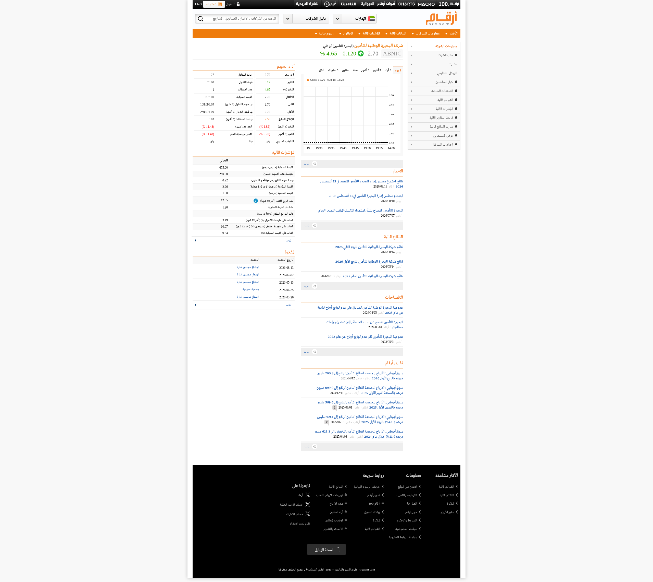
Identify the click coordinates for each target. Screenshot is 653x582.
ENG (198, 4)
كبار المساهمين (444, 82)
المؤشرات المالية (371, 33)
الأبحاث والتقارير (333, 529)
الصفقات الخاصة (442, 91)
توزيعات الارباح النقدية (329, 495)
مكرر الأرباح (447, 512)
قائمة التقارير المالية (441, 118)
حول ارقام (411, 512)
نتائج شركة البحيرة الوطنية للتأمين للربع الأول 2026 (369, 261)
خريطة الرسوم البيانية (367, 487)
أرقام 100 (374, 504)
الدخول (230, 5)
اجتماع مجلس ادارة (248, 267)
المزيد (289, 240)
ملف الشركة (445, 55)
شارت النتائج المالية (441, 127)
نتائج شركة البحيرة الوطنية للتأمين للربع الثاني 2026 (369, 247)
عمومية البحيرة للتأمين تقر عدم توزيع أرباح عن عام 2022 (365, 336)
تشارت (453, 64)
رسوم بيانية (326, 33)
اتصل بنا (412, 504)
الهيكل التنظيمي (447, 73)
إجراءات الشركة (443, 145)
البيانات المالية (397, 33)
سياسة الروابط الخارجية (403, 538)
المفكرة (450, 504)
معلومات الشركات (427, 33)
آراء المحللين (336, 512)
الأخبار (453, 33)
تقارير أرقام (373, 495)
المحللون (348, 33)
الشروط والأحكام (407, 521)
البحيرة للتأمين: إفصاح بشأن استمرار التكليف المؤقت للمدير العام (360, 210)
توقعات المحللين (334, 521)
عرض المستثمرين (443, 136)
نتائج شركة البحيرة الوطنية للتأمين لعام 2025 (373, 276)
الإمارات (360, 18)
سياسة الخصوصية (406, 529)
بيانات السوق (372, 512)
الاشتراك (211, 5)
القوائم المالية (445, 100)
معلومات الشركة (446, 46)
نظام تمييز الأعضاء (300, 524)
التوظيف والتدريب (406, 495)
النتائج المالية (447, 495)
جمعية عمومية (251, 289)
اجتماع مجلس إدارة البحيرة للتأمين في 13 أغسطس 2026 (366, 196)
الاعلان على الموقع (407, 487)
